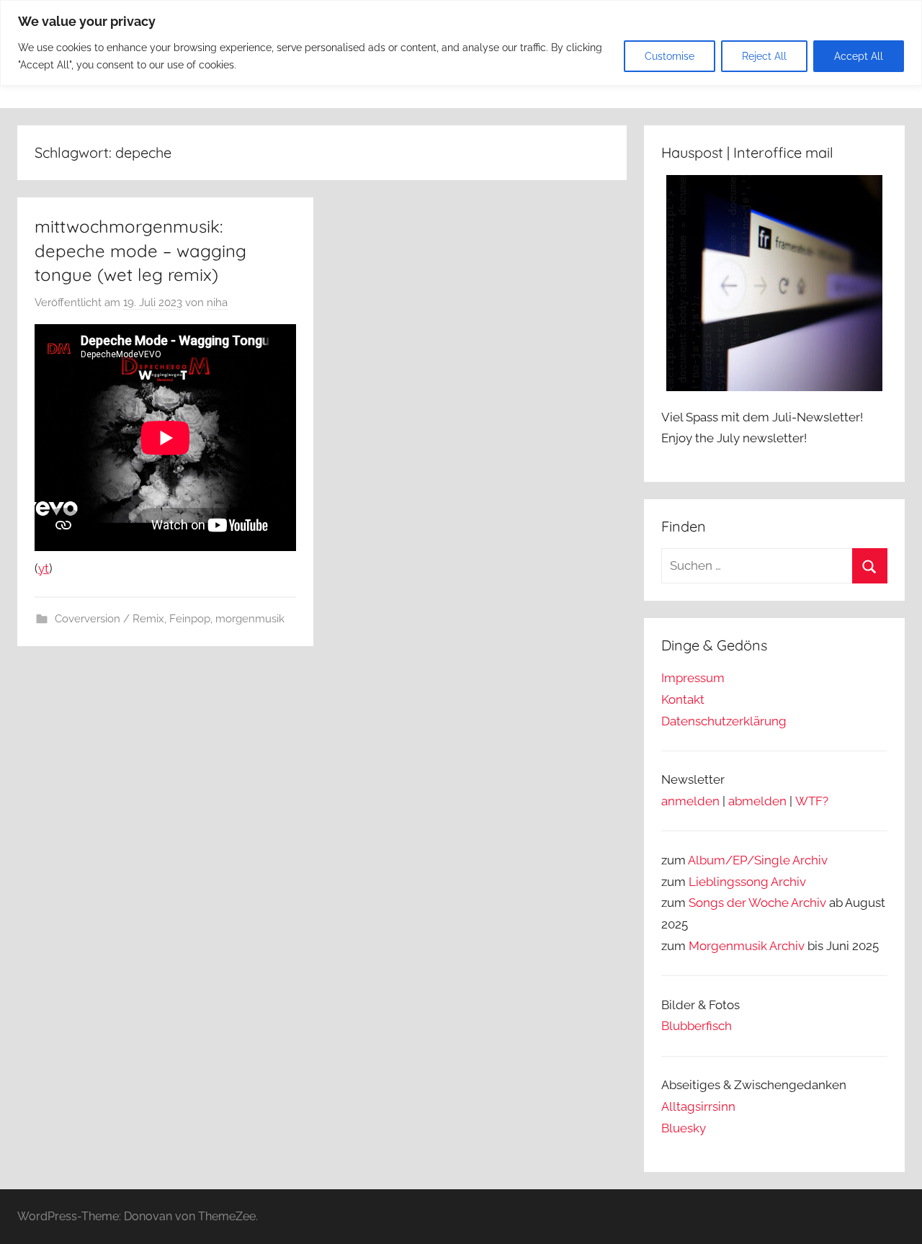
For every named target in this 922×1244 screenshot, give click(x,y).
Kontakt (682, 699)
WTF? (811, 801)
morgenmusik (250, 618)
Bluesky (683, 1128)
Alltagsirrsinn (698, 1106)
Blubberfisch (696, 1026)
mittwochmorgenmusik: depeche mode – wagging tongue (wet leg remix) (140, 250)
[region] (461, 43)
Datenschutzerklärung (724, 721)
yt (43, 568)
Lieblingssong (729, 881)
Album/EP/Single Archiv (758, 860)
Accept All (858, 56)
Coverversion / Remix (109, 618)
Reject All (764, 56)
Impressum (693, 678)
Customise (669, 56)
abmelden (757, 801)
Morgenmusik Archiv (747, 946)
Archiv (788, 881)
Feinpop (189, 618)
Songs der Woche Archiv (757, 902)
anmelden (690, 801)
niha (217, 302)
